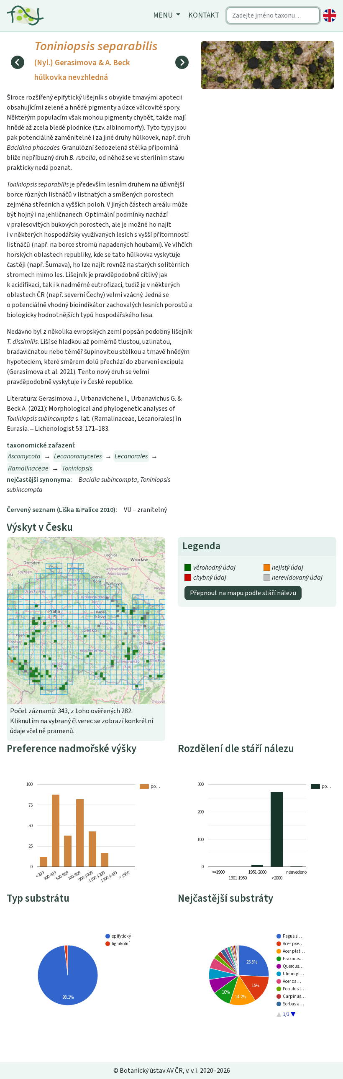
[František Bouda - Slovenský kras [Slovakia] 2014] (267, 64)
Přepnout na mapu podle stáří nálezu (243, 593)
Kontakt (203, 15)
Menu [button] (163, 15)
